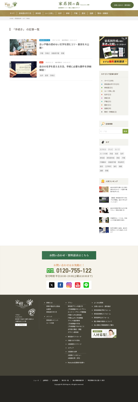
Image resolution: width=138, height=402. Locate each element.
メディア (71, 348)
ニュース (36, 380)
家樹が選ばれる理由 (53, 306)
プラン (70, 303)
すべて (12, 13)
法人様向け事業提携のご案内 (104, 325)
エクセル (103, 149)
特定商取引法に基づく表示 (96, 380)
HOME (11, 18)
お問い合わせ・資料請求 (102, 306)
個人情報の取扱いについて (103, 321)
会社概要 (55, 380)
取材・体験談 (103, 13)
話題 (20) (107, 108)
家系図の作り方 (25, 13)
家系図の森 (18, 18)
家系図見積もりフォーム (102, 314)
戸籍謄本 (103, 162)
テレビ (110, 149)
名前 (116, 153)
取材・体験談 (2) (110, 112)
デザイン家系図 (73, 332)
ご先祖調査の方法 (74, 323)
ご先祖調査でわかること (76, 326)
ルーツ (117, 149)
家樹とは (49, 303)
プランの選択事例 (74, 320)
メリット (49, 316)
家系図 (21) (108, 87)
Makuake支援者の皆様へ (76, 362)
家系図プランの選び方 (75, 306)
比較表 (48, 309)
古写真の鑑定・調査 (74, 329)
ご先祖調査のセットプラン (77, 309)
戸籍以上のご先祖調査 (75, 318)
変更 (46, 75)
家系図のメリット (52, 320)
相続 (120, 166)
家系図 (38, 13)
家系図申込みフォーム (101, 317)
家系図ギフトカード (74, 336)
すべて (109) (108, 80)
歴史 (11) (107, 105)
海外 (115, 166)
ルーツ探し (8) (109, 91)
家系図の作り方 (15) (111, 84)
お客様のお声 (72, 352)
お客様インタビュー (74, 355)
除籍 (62, 53)
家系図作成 (110, 158)
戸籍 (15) (107, 101)
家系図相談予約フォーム (102, 310)
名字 (60, 13)
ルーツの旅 (103, 153)
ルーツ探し (49, 13)
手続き (47, 53)
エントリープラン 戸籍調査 (77, 312)
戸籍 (75, 13)
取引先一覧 (65, 380)
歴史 (83, 13)
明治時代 (121, 162)
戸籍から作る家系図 (74, 315)
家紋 (68, 13)
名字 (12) (107, 94)
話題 (91, 13)
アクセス (21, 325)
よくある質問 (98, 303)
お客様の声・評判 (74, 358)
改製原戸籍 (55, 53)
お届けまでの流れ (74, 340)
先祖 (111, 153)
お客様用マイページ (74, 344)
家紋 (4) (107, 98)
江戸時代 (108, 166)
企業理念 (45, 380)
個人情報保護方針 (78, 380)
